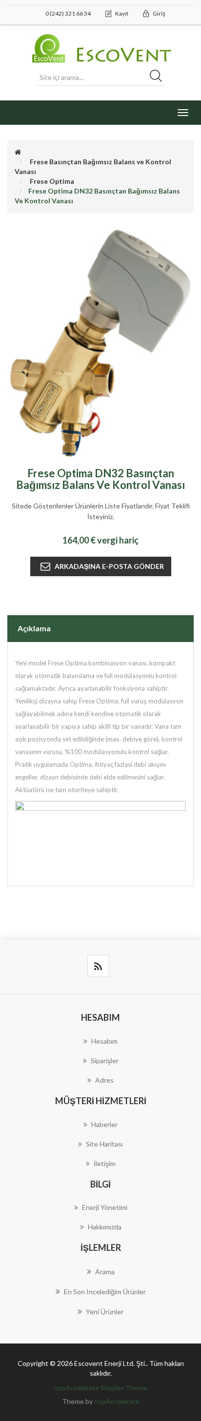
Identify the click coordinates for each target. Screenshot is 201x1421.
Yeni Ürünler (104, 1311)
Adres (104, 1080)
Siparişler (105, 1060)
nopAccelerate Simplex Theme (100, 1387)
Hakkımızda (104, 1227)
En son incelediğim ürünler (105, 1291)
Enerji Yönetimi (104, 1207)
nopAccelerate (117, 1401)
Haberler (104, 1124)
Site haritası (104, 1144)
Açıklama (34, 628)
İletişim (105, 1163)
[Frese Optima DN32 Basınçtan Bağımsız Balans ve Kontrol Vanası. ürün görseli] (100, 342)
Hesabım (104, 1041)
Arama (105, 1271)
